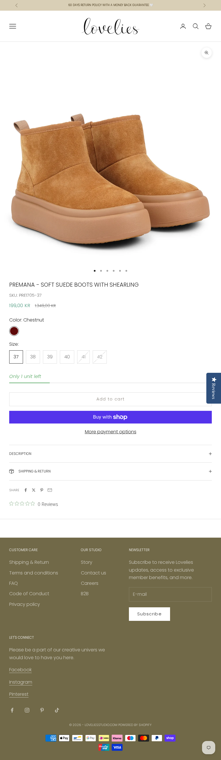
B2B (85, 593)
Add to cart (110, 399)
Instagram (20, 682)
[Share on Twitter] (33, 490)
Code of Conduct (29, 593)
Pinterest (18, 694)
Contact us (93, 573)
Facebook (20, 669)
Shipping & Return (29, 562)
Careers (89, 583)
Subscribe (149, 614)
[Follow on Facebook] (12, 710)
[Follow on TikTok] (57, 710)
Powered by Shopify (135, 725)
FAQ (13, 583)
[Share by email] (49, 490)
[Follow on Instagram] (27, 710)
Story (86, 562)
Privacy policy (24, 604)
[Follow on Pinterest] (42, 710)
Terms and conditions (33, 573)
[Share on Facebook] (25, 490)
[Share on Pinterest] (41, 490)
